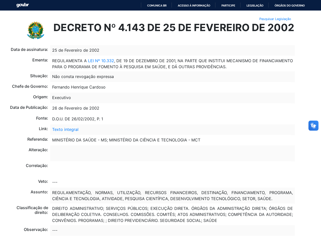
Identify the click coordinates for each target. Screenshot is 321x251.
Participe (228, 5)
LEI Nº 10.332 (101, 60)
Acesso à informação (194, 5)
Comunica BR (157, 5)
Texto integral (65, 129)
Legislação (255, 5)
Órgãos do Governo (290, 5)
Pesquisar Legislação (275, 19)
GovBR (22, 5)
